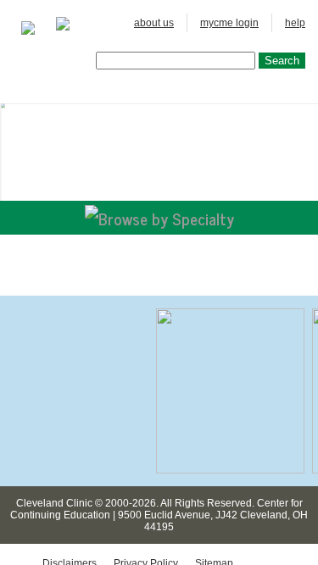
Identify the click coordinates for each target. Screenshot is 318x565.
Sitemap (214, 465)
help (295, 23)
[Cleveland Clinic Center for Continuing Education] (28, 28)
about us (154, 23)
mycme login (229, 23)
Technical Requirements (98, 477)
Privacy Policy (146, 465)
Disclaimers (69, 465)
